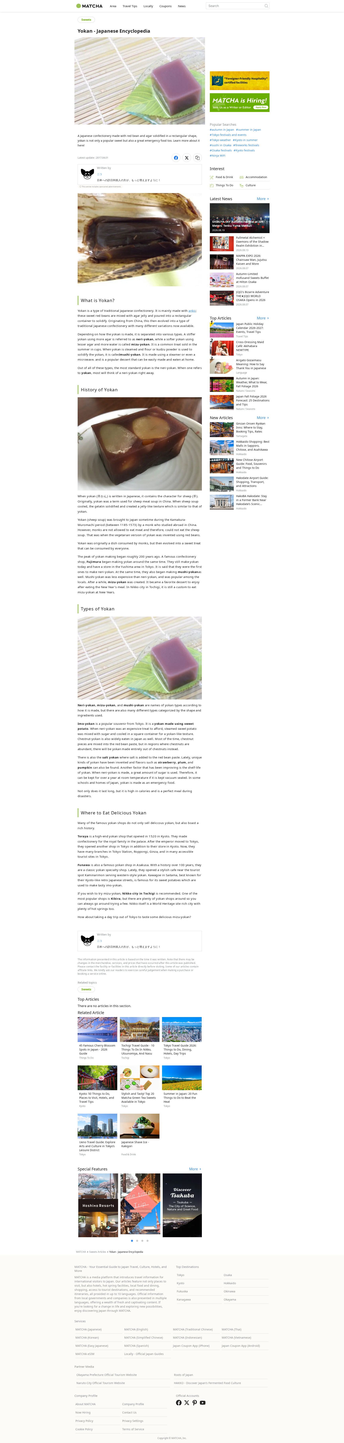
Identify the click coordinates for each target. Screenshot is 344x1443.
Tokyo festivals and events (229, 134)
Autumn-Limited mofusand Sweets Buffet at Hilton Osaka (252, 278)
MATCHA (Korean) (87, 1337)
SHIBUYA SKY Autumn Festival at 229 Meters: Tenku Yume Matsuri (237, 224)
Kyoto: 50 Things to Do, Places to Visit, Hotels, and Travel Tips (96, 1098)
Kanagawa (184, 1299)
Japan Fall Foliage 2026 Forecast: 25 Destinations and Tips (253, 400)
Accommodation (256, 177)
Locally (148, 6)
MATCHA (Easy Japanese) (91, 1346)
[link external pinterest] (195, 1404)
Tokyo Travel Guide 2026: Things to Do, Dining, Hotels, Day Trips (180, 1049)
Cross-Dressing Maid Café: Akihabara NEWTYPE (250, 346)
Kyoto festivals (245, 150)
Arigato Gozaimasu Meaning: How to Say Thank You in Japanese (251, 364)
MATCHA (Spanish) (136, 1346)
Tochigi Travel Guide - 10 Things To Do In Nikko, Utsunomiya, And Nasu (137, 1049)
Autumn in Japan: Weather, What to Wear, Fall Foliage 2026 (251, 382)
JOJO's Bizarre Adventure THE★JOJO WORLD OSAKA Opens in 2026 (252, 296)
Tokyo (180, 1275)
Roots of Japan (183, 1375)
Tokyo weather (221, 140)
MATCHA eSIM (84, 1354)
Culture (251, 185)
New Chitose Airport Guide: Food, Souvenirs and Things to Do (251, 464)
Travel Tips (130, 6)
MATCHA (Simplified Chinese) (143, 1337)
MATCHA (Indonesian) (187, 1337)
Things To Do (224, 185)
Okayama (230, 1299)
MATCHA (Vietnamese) (236, 1337)
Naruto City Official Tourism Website (100, 1383)
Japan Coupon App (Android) (241, 1346)
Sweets (86, 20)
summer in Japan (249, 129)
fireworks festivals (247, 145)
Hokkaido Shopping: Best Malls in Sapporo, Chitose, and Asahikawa (252, 445)
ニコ (99, 174)
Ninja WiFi (218, 155)
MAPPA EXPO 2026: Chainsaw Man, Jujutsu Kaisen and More (251, 260)
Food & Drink (224, 177)
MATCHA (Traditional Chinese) (193, 1329)
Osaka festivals (222, 150)
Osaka (228, 1275)
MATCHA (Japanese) (88, 1329)
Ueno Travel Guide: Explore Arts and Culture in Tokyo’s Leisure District (97, 1146)
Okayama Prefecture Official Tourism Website (106, 1375)
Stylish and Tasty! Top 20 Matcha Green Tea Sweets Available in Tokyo (138, 1098)
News (182, 6)
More (194, 1169)
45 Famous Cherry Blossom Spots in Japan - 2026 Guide (97, 1049)
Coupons (165, 6)
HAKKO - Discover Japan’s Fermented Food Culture (207, 1383)
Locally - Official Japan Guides (144, 1354)
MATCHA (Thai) (231, 1329)
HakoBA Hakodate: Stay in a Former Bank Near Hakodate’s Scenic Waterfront (251, 502)
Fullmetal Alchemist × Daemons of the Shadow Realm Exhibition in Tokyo (252, 243)
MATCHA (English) (136, 1329)
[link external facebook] (179, 1404)
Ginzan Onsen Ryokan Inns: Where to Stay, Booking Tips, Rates (250, 427)
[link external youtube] (203, 1404)
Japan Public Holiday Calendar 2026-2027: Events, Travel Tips (250, 328)
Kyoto (180, 1283)
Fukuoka (182, 1291)
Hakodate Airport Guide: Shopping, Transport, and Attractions (252, 482)
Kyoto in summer (246, 140)
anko (192, 311)
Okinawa (229, 1291)
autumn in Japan (223, 129)
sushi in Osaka (221, 145)
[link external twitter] (187, 1404)
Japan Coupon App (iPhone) (191, 1346)
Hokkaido (230, 1283)
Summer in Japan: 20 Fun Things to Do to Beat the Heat (180, 1098)
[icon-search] (266, 6)
